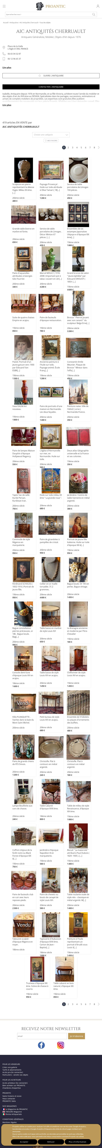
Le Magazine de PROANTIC (17, 1109)
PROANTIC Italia (9, 1101)
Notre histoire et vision (12, 1096)
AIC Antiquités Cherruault (29, 22)
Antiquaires (14, 22)
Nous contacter (8, 1098)
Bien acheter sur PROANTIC (13, 1085)
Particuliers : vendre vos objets (15, 1075)
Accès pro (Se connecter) (12, 1072)
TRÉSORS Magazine (14, 1111)
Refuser (51, 1142)
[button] (51, 140)
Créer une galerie (9, 1067)
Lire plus (6, 67)
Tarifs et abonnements (11, 1070)
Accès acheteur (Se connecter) (14, 1083)
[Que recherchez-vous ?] (93, 14)
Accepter (24, 1142)
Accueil (5, 22)
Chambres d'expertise (11, 1088)
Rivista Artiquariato (14, 1114)
